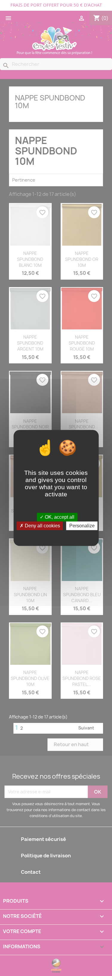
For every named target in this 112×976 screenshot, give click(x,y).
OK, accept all (59, 517)
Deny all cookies (42, 526)
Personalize (82, 526)
